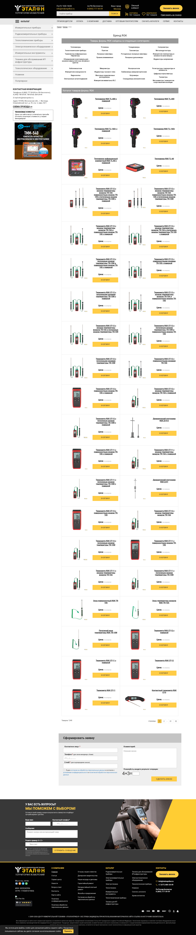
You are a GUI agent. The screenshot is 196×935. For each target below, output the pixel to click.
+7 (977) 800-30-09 (165, 885)
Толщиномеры (134, 47)
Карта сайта (56, 895)
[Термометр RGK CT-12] (135, 669)
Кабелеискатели (75, 68)
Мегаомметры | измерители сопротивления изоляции (163, 81)
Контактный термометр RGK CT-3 (164, 691)
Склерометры (163, 47)
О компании (93, 21)
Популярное (21, 81)
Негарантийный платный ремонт (87, 888)
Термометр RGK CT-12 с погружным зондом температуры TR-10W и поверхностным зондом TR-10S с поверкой (106, 263)
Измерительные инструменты (30, 53)
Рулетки (105, 50)
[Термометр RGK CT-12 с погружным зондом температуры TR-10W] (76, 549)
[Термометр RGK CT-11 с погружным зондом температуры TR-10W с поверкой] (76, 488)
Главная (59, 27)
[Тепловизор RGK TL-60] (135, 167)
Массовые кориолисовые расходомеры (105, 76)
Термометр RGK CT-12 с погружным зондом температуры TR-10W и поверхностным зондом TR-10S (164, 330)
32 (176, 721)
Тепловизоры (76, 47)
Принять (68, 931)
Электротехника (112, 884)
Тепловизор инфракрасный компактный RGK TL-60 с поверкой (106, 161)
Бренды (65, 27)
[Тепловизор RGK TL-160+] (135, 137)
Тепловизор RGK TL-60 (164, 159)
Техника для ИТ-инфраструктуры (112, 903)
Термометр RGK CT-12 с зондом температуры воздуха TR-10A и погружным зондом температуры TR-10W (106, 329)
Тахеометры (134, 50)
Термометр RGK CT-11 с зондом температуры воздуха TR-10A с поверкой (164, 452)
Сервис (166, 21)
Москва (117, 9)
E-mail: (77, 762)
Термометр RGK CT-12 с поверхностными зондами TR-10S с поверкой (164, 261)
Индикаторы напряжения (163, 59)
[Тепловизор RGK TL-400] (135, 107)
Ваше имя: (29, 820)
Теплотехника (111, 888)
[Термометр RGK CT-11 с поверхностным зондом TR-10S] (135, 549)
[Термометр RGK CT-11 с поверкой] (76, 669)
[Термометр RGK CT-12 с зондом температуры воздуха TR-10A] (135, 519)
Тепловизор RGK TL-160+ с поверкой (106, 130)
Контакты (178, 21)
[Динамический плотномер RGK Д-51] (135, 488)
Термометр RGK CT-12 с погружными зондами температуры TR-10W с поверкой (106, 295)
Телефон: (79, 754)
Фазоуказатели (134, 68)
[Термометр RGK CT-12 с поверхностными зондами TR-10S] (135, 367)
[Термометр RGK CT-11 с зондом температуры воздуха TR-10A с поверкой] (135, 458)
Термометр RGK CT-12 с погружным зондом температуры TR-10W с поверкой (106, 422)
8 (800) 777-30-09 (95, 8)
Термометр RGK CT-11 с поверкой (106, 662)
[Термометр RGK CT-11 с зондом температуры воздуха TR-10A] (76, 579)
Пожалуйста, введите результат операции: (141, 769)
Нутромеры (134, 75)
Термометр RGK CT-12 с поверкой (164, 632)
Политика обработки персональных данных (59, 906)
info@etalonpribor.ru (66, 8)
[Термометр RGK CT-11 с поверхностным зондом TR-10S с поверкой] (76, 458)
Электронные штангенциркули (75, 79)
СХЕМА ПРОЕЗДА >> (22, 106)
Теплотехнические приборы (29, 40)
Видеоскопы (75, 75)
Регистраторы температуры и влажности (163, 69)
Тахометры (163, 77)
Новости (54, 883)
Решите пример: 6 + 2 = (34, 840)
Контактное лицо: (72, 747)
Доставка (107, 21)
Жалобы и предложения (87, 893)
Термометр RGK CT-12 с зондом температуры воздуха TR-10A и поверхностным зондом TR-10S (164, 296)
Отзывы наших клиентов (87, 872)
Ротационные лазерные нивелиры (134, 54)
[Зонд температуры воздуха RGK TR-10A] (135, 609)
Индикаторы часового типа (104, 72)
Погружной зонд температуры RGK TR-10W (106, 632)
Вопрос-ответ (56, 887)
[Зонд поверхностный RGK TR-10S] (76, 609)
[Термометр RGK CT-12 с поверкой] (135, 639)
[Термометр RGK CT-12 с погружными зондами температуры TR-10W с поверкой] (76, 301)
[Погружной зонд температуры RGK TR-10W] (76, 639)
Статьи (54, 876)
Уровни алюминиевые (104, 57)
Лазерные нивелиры (105, 54)
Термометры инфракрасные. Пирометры (76, 55)
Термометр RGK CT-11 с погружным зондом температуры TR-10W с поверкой (106, 483)
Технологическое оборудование (31, 68)
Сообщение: (30, 828)
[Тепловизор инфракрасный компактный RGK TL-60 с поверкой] (76, 167)
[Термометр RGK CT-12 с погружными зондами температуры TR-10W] (76, 367)
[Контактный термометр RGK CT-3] (135, 699)
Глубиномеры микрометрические (134, 72)
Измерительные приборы (28, 27)
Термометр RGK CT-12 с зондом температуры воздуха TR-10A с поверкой (164, 391)
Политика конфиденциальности (59, 900)
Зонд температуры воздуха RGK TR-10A (164, 602)
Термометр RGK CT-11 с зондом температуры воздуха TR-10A (106, 573)
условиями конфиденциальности (75, 772)
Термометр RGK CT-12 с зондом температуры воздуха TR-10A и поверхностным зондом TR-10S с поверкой (106, 230)
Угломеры (105, 47)
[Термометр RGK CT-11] (76, 699)
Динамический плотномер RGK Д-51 (164, 481)
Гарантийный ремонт (86, 883)
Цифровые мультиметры (163, 74)
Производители (64, 21)
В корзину (105, 113)
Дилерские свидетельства (87, 876)
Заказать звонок (171, 8)
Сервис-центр (56, 879)
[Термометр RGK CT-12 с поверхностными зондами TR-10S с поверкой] (135, 268)
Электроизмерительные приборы (115, 879)
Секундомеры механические (134, 79)
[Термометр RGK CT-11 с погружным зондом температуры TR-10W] (135, 579)
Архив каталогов (138, 896)
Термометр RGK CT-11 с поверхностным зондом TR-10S (164, 543)
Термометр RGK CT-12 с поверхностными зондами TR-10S (164, 361)
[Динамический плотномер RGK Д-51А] (135, 427)
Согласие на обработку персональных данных (86, 898)
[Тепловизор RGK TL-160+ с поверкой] (76, 137)
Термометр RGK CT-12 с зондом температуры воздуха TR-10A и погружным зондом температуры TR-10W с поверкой (164, 230)
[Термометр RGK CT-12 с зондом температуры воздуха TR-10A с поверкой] (135, 397)
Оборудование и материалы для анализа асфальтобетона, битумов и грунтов (75, 61)
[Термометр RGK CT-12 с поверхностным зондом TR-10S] (76, 519)
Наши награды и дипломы (87, 879)
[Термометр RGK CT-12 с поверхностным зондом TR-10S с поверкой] (76, 397)
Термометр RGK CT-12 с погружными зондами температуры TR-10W (106, 361)
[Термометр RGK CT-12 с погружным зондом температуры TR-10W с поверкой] (76, 427)
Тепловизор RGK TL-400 (164, 99)
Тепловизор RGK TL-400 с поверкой (106, 100)
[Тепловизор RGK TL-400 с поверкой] (76, 107)
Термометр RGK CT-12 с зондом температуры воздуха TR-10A (164, 513)
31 (171, 721)
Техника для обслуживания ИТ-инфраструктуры (30, 60)
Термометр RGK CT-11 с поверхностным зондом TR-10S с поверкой (106, 452)
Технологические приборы (142, 884)
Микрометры (105, 68)
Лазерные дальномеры (134, 57)
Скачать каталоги (150, 21)
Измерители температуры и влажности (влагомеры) (163, 55)
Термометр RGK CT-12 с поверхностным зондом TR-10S (106, 513)
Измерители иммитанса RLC (105, 80)
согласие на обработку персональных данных (88, 770)
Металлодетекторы (163, 50)
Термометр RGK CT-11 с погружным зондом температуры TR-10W (164, 573)
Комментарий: (129, 747)
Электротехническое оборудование (32, 46)
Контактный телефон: (61, 820)
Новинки (19, 74)
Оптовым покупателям (127, 21)
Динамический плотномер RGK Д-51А (164, 420)
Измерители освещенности (75, 72)
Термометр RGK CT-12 (164, 661)
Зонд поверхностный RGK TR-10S (106, 602)
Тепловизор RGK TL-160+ (164, 129)
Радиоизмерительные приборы (31, 34)
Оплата (79, 21)
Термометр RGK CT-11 (106, 690)
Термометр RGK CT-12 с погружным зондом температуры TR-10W (106, 543)
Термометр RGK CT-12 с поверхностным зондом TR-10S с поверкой (106, 391)
